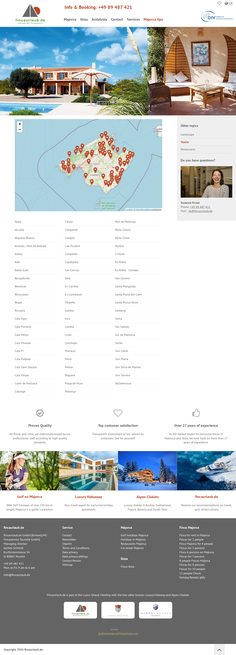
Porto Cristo (122, 238)
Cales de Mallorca (26, 383)
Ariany (18, 254)
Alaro (18, 221)
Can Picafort (72, 246)
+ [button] (20, 124)
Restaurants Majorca (133, 543)
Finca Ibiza (127, 566)
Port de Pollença (125, 221)
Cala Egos (21, 318)
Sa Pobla (120, 262)
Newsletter (69, 539)
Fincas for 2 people (191, 539)
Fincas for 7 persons (191, 556)
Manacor (70, 351)
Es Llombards (73, 294)
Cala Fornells (23, 327)
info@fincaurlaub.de (17, 575)
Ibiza (84, 19)
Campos (70, 238)
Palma (69, 367)
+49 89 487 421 (115, 7)
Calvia (69, 221)
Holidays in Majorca (133, 539)
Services (133, 19)
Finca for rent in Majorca (194, 535)
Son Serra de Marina (127, 367)
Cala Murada (23, 343)
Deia (67, 278)
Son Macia (121, 359)
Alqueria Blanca (24, 238)
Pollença (70, 391)
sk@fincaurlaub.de (200, 211)
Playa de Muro (74, 383)
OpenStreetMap (143, 209)
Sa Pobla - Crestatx (126, 270)
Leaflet (129, 209)
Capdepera (71, 262)
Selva (118, 318)
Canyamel (71, 254)
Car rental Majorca (132, 548)
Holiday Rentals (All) (192, 577)
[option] (206, 191)
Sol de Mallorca (125, 335)
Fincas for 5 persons (192, 548)
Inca (67, 318)
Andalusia (99, 19)
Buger (18, 302)
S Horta (119, 254)
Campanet (71, 230)
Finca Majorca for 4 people (196, 543)
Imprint (67, 543)
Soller (119, 343)
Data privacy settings (75, 556)
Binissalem (21, 294)
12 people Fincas (190, 573)
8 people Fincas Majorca (194, 560)
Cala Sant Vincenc (26, 367)
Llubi (68, 335)
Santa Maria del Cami (128, 294)
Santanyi (120, 310)
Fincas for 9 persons (192, 565)
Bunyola (20, 310)
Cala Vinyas (22, 375)
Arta (17, 262)
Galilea (69, 310)
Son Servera (122, 375)
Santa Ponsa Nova (126, 302)
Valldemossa (123, 383)
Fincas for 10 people (192, 569)
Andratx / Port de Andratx (30, 246)
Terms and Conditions (75, 548)
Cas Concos (72, 270)
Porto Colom (123, 230)
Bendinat (20, 286)
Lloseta (69, 327)
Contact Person (71, 560)
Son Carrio (121, 351)
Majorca (70, 19)
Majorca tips (153, 19)
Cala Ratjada (23, 359)
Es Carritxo (71, 286)
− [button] (20, 129)
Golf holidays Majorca (134, 535)
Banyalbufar (22, 278)
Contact (117, 19)
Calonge (20, 391)
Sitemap (67, 565)
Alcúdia (19, 230)
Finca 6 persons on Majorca (196, 552)
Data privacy (70, 552)
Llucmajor (71, 343)
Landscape (187, 134)
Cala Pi (19, 351)
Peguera (70, 375)
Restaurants (188, 149)
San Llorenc (122, 278)
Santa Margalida (125, 286)
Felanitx (70, 302)
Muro (68, 359)
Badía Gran (21, 270)
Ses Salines (122, 327)
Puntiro (119, 246)
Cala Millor (22, 335)
